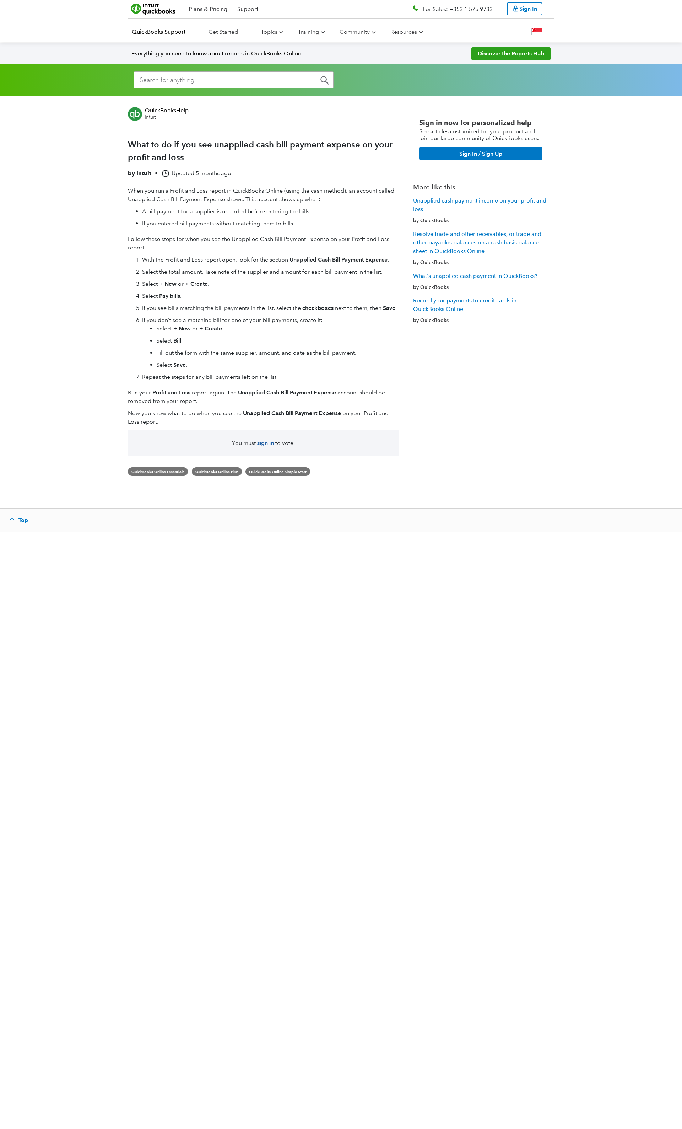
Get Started (223, 31)
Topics (269, 31)
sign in (265, 443)
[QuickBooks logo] (153, 9)
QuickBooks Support (158, 31)
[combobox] (234, 79)
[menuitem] (163, 32)
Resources (403, 31)
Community (355, 31)
